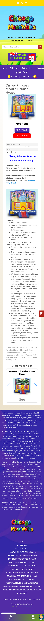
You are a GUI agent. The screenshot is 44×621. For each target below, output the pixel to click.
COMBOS (29, 41)
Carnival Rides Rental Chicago (22, 552)
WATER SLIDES (17, 41)
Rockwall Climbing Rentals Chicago (22, 583)
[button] (35, 385)
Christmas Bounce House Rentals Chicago (22, 590)
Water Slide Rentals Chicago (22, 562)
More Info (22, 398)
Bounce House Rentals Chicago (22, 559)
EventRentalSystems (26, 604)
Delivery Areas (27, 68)
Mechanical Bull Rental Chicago (22, 556)
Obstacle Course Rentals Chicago (22, 566)
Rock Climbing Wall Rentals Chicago (22, 573)
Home (4, 68)
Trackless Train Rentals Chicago (22, 576)
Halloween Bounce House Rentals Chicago (22, 586)
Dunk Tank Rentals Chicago (22, 569)
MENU (23, 2)
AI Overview (22, 593)
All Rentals (14, 68)
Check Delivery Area (22, 135)
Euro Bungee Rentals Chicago (22, 580)
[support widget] (41, 617)
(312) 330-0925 (22, 76)
